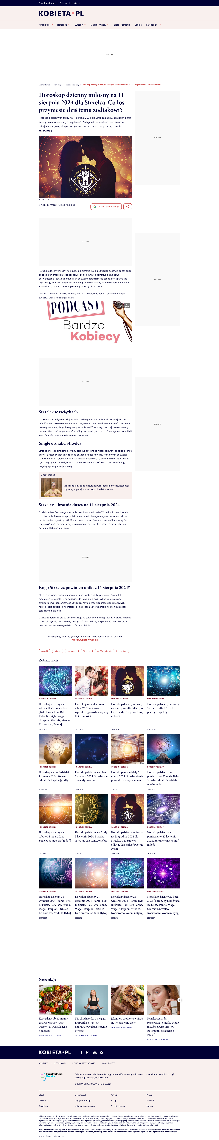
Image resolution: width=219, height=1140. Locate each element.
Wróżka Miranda (104, 651)
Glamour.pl (43, 1100)
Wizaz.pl (150, 1100)
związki (44, 651)
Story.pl (149, 1106)
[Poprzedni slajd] (39, 1000)
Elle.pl (41, 1095)
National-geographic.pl (85, 1106)
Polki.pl (114, 1100)
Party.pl (114, 1095)
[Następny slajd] (179, 1000)
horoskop (71, 651)
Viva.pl (149, 1095)
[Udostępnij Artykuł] (127, 206)
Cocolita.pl (43, 1106)
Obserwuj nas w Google (108, 206)
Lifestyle (122, 651)
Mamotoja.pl (80, 1095)
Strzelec (86, 651)
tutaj (62, 1136)
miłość (58, 651)
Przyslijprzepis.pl (118, 1106)
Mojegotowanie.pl (83, 1100)
